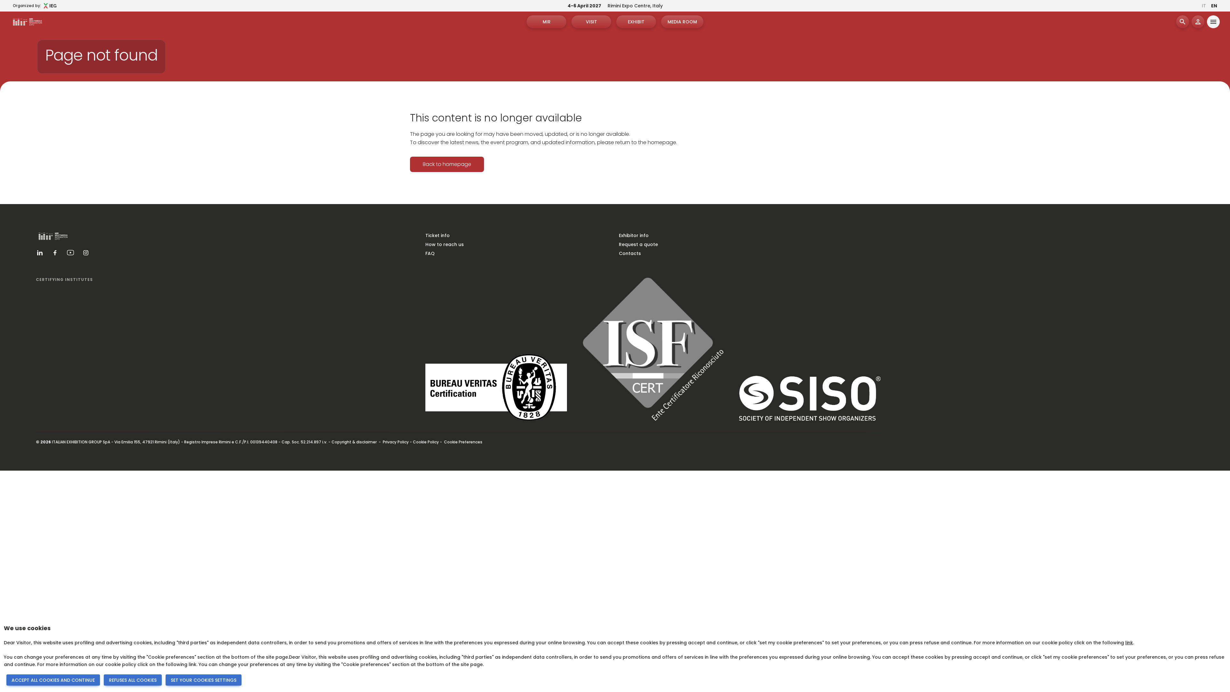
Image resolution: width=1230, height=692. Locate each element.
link (1129, 642)
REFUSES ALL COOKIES (133, 680)
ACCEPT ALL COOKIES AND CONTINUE (53, 680)
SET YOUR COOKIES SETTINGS (203, 680)
